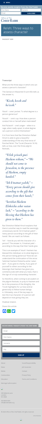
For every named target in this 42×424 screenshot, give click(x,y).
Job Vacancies (26, 367)
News (3, 367)
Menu (8, 2)
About (3, 363)
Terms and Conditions (29, 379)
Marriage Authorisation (8, 383)
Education (4, 379)
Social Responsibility (29, 363)
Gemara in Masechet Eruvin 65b (19, 92)
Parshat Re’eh (8, 143)
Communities (5, 375)
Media (3, 371)
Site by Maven (37, 416)
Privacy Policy (26, 375)
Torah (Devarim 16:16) (27, 143)
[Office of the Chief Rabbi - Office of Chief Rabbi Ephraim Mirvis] (9, 21)
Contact (24, 371)
